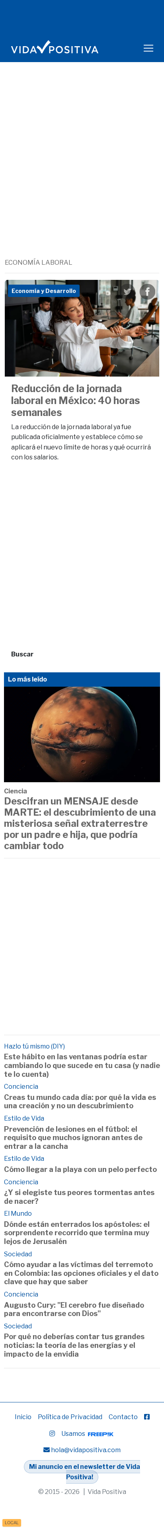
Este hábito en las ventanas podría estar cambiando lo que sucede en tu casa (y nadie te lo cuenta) (82, 1065)
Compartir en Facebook (147, 292)
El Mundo (18, 1213)
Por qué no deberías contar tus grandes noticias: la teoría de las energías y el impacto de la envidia (74, 1345)
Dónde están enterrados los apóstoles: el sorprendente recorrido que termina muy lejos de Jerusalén (77, 1233)
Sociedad (18, 1254)
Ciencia (15, 791)
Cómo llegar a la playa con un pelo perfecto (80, 1169)
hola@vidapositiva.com (86, 1450)
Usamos (73, 1433)
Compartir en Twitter (127, 292)
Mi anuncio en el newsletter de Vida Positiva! (84, 1472)
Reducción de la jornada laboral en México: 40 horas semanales (75, 400)
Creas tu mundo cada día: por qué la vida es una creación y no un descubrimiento (80, 1101)
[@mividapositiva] (52, 1433)
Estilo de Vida (24, 1118)
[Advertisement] (82, 172)
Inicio (23, 1417)
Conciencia (21, 1086)
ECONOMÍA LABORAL (38, 262)
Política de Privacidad (70, 1417)
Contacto (123, 1417)
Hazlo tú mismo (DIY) (34, 1046)
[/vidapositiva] (147, 1417)
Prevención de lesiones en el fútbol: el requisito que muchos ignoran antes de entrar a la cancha (73, 1137)
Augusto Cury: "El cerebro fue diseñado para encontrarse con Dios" (74, 1309)
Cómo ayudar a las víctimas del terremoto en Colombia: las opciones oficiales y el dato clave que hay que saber (81, 1273)
